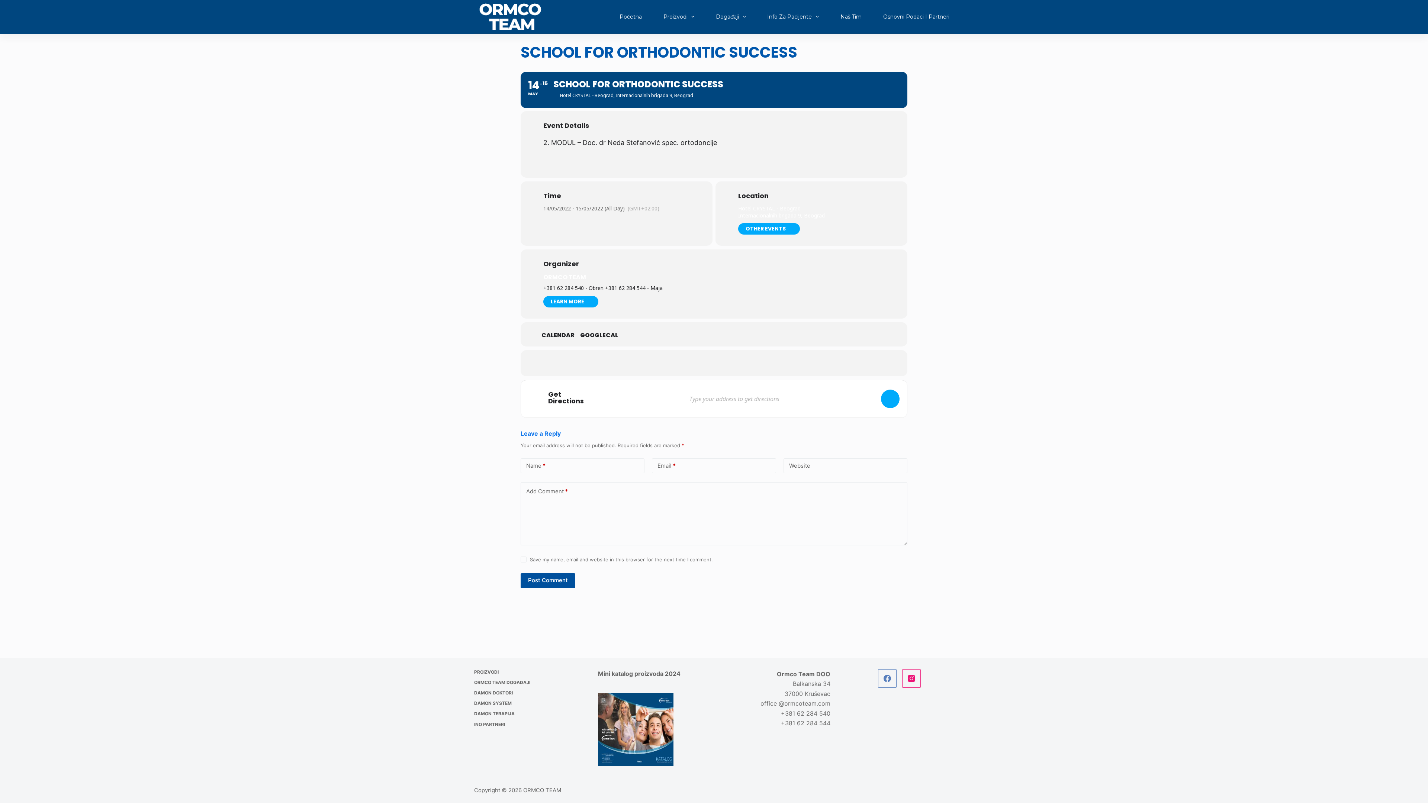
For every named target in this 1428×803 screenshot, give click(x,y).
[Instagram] (911, 678)
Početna (631, 16)
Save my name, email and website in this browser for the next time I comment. (621, 559)
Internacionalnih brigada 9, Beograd (781, 215)
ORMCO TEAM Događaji (502, 682)
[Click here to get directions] (890, 399)
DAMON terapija (494, 713)
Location (753, 196)
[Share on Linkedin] (723, 363)
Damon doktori (493, 693)
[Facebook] (887, 678)
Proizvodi (675, 16)
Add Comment (547, 491)
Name (536, 465)
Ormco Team (564, 277)
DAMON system (493, 703)
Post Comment (548, 580)
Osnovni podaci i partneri (916, 16)
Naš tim (851, 16)
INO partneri (489, 724)
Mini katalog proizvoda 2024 (639, 673)
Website (799, 465)
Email (666, 465)
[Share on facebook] (686, 363)
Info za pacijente (789, 16)
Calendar (558, 335)
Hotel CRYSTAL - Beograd (769, 208)
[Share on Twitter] (704, 363)
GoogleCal (599, 335)
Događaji (727, 16)
